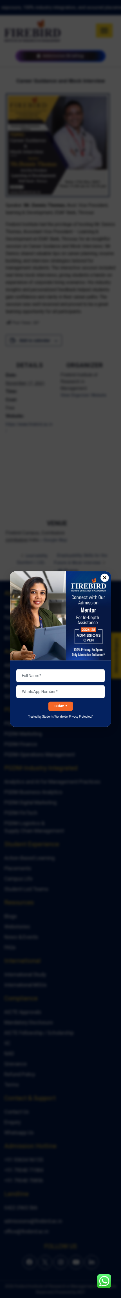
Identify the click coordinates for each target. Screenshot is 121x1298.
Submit (60, 706)
